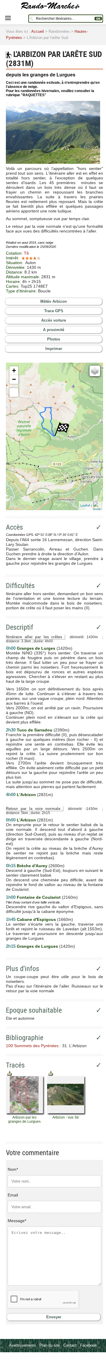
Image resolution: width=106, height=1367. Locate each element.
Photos (53, 339)
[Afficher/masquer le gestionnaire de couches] (95, 371)
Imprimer (53, 348)
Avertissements (22, 1345)
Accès (14, 527)
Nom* (13, 1169)
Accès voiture (53, 320)
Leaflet (85, 505)
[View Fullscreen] (13, 392)
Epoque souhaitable (34, 1010)
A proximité (53, 330)
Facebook (88, 1345)
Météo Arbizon (53, 301)
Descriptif (19, 627)
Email (13, 1195)
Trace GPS (53, 311)
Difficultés (20, 586)
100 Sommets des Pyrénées (32, 1045)
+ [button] (14, 370)
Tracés (15, 1065)
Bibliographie (24, 1038)
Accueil (37, 31)
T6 (26, 253)
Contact (70, 1345)
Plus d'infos (22, 969)
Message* (17, 1220)
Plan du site (49, 1345)
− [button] (14, 379)
